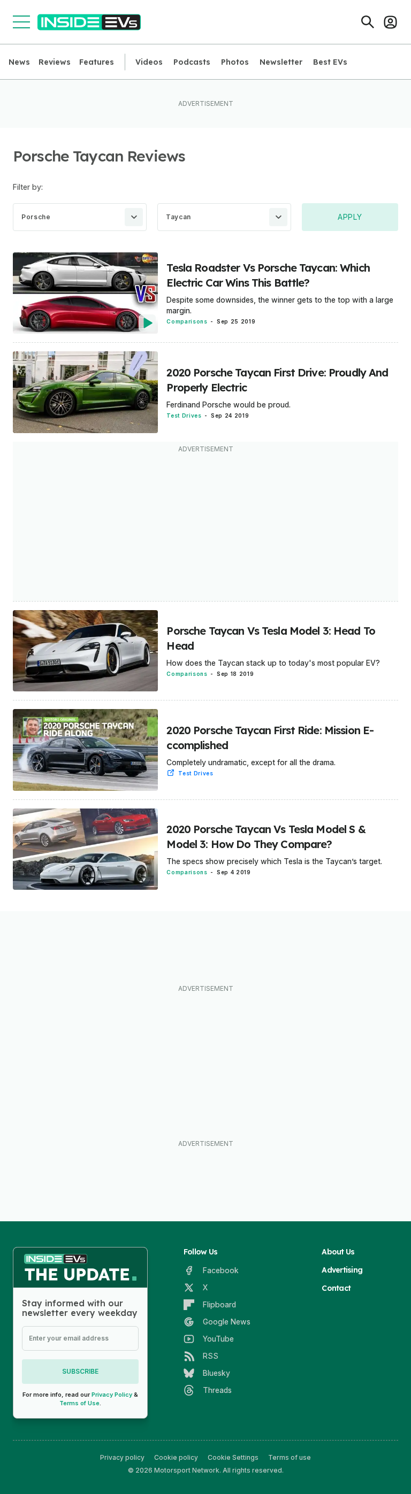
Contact (336, 1288)
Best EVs (330, 62)
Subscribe (80, 1371)
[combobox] (80, 217)
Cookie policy (176, 1457)
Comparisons (186, 321)
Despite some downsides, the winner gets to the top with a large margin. (279, 305)
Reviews (55, 62)
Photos (235, 62)
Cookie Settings (233, 1457)
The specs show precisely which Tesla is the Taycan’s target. (274, 861)
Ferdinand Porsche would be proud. (228, 404)
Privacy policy (122, 1457)
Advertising (342, 1270)
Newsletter (281, 62)
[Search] (367, 22)
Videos (149, 62)
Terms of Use (79, 1403)
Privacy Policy (112, 1394)
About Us (338, 1252)
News (19, 62)
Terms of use (289, 1457)
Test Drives (183, 415)
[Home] (89, 22)
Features (96, 62)
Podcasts (191, 62)
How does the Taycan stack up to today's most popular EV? (273, 662)
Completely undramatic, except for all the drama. (251, 762)
